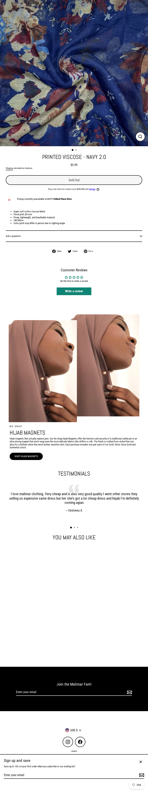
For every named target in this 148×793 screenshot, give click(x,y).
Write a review (74, 291)
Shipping (9, 168)
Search (74, 751)
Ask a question (13, 236)
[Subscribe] (129, 692)
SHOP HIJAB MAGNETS (26, 456)
